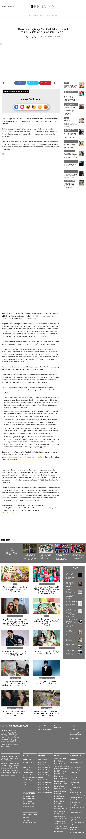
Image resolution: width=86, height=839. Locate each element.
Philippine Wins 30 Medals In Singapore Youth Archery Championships (78, 556)
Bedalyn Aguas (33, 37)
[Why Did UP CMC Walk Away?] (80, 646)
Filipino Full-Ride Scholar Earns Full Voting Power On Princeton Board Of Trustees (30, 556)
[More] (54, 83)
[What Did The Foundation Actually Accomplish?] (80, 652)
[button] (82, 6)
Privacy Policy (74, 729)
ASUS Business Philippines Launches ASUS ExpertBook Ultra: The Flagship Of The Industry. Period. (70, 594)
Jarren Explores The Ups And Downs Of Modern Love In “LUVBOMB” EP (70, 135)
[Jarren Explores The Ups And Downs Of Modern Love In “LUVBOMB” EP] (81, 132)
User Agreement (75, 726)
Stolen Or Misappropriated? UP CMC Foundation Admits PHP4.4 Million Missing (70, 613)
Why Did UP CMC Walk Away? (70, 644)
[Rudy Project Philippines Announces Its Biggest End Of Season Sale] (80, 575)
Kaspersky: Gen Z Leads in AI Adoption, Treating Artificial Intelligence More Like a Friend (70, 123)
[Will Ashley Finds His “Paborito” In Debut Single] (81, 163)
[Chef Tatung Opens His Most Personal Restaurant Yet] (80, 584)
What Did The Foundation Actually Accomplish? (69, 653)
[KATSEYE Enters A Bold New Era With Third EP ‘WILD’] (81, 143)
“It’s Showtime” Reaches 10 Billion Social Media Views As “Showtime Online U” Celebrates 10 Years (70, 97)
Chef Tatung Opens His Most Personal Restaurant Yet (70, 584)
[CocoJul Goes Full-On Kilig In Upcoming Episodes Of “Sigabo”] (81, 173)
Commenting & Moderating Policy (75, 733)
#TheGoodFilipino (69, 151)
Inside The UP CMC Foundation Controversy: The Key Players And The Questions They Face (71, 623)
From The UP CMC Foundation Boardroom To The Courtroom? (71, 632)
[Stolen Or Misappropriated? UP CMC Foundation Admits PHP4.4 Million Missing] (80, 611)
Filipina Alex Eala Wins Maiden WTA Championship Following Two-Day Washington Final (61, 556)
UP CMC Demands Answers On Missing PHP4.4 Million (71, 604)
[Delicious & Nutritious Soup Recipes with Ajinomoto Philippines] (81, 85)
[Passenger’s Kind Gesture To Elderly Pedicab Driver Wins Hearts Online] (81, 183)
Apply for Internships (44, 729)
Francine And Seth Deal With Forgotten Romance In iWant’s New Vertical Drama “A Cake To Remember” (70, 111)
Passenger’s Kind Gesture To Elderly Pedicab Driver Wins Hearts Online (70, 185)
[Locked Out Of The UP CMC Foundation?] (80, 640)
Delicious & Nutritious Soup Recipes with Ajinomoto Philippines (71, 86)
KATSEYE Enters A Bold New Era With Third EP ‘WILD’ (70, 146)
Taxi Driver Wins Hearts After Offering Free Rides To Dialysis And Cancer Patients (70, 155)
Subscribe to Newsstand (58, 726)
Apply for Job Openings (45, 726)
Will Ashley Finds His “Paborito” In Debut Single (70, 166)
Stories (8, 540)
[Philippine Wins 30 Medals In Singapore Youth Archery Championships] (78, 548)
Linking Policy (74, 738)
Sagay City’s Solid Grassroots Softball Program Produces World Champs (46, 556)
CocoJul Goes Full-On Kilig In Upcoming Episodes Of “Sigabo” (70, 176)
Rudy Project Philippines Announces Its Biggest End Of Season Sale (70, 575)
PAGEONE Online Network (69, 92)
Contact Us (26, 726)
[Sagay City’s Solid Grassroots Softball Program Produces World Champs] (46, 548)
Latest (3, 540)
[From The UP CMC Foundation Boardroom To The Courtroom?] (80, 632)
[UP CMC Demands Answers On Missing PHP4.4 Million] (80, 603)
